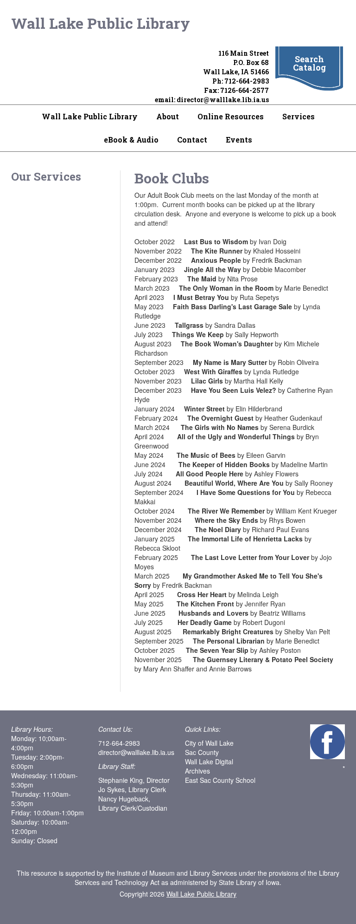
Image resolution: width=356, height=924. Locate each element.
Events (239, 139)
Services (298, 116)
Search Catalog (309, 63)
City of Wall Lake (209, 743)
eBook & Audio (131, 139)
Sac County (202, 752)
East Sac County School (220, 780)
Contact (192, 139)
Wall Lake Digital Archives (209, 766)
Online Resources (230, 116)
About (167, 116)
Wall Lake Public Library (100, 23)
